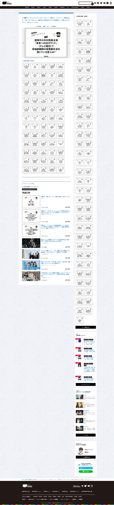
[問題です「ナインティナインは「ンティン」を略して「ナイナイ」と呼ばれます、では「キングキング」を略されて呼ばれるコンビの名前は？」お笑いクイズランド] (26, 66)
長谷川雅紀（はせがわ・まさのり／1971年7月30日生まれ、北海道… (89, 422)
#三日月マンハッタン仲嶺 (28, 183)
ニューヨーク (86, 403)
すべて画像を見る (85, 327)
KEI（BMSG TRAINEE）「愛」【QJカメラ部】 (89, 379)
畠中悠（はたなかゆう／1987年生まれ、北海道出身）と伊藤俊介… (89, 429)
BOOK (59, 496)
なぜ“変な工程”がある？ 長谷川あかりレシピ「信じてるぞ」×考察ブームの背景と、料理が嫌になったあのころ (89, 369)
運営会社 (74, 499)
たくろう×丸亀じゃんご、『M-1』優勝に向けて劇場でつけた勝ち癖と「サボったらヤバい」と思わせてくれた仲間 (55, 251)
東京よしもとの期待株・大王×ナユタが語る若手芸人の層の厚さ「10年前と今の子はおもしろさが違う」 (55, 240)
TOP (22, 479)
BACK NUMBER (74, 7)
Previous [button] (77, 451)
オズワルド (86, 426)
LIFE (63, 496)
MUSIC (32, 7)
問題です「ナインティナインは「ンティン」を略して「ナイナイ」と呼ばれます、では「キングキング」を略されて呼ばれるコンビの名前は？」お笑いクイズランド (46, 20)
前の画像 (39, 26)
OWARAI (27, 7)
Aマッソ (85, 395)
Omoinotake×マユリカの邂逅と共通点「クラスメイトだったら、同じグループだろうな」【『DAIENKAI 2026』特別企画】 (55, 274)
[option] (87, 451)
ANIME (50, 7)
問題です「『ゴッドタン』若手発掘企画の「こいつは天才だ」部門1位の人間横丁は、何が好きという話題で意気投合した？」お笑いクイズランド (55, 227)
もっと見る (85, 435)
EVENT (88, 7)
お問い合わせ (31, 499)
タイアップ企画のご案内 (42, 499)
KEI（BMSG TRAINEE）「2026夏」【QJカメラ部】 (90, 351)
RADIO (54, 496)
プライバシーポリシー (65, 499)
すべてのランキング (86, 384)
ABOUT (24, 499)
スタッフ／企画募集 (53, 499)
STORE (82, 7)
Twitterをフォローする (86, 468)
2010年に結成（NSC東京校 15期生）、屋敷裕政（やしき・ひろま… (89, 406)
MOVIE (38, 7)
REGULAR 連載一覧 (28, 479)
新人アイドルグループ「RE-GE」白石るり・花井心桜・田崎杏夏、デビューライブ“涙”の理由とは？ (55, 262)
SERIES (55, 7)
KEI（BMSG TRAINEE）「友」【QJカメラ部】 (89, 358)
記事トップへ (46, 26)
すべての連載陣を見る (85, 457)
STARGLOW (86, 410)
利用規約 (81, 499)
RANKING (62, 7)
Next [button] (93, 451)
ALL (68, 7)
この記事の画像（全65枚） (28, 61)
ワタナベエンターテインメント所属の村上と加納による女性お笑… (89, 398)
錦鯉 (85, 418)
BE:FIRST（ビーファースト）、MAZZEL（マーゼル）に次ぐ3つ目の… (89, 414)
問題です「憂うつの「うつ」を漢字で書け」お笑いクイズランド (55, 197)
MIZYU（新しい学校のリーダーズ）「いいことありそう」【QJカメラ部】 (89, 343)
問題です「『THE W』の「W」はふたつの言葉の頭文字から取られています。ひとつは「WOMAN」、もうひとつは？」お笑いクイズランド (55, 212)
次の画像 (53, 26)
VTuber (44, 7)
